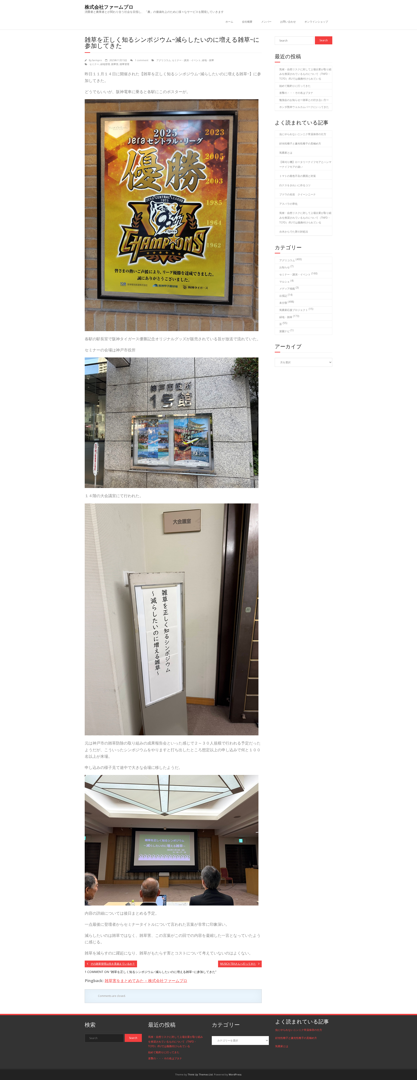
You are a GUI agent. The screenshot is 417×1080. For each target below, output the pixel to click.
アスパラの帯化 (288, 204)
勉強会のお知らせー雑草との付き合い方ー (304, 100)
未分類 (283, 303)
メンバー (266, 21)
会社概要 (247, 21)
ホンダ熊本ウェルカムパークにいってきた (304, 107)
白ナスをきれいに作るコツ (295, 185)
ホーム (229, 21)
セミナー (94, 64)
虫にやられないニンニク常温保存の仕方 (302, 134)
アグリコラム (163, 60)
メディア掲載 (287, 288)
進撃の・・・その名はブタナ (296, 93)
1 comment (141, 60)
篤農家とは (285, 152)
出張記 (283, 296)
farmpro (97, 60)
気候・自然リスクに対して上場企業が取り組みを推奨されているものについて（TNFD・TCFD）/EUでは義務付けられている (305, 73)
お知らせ (284, 267)
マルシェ (284, 281)
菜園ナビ (284, 331)
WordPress (235, 1074)
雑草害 (114, 64)
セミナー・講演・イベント (186, 60)
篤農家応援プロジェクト (293, 310)
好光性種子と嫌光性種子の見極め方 (300, 143)
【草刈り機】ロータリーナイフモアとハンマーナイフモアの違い (305, 164)
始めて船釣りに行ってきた (295, 86)
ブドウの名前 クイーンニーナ (297, 194)
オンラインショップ (316, 21)
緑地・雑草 (208, 60)
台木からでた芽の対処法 (293, 231)
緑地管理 (105, 64)
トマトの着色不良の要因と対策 (297, 176)
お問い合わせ (288, 21)
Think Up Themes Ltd (200, 1074)
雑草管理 (124, 64)
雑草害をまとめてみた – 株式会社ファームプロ (146, 980)
